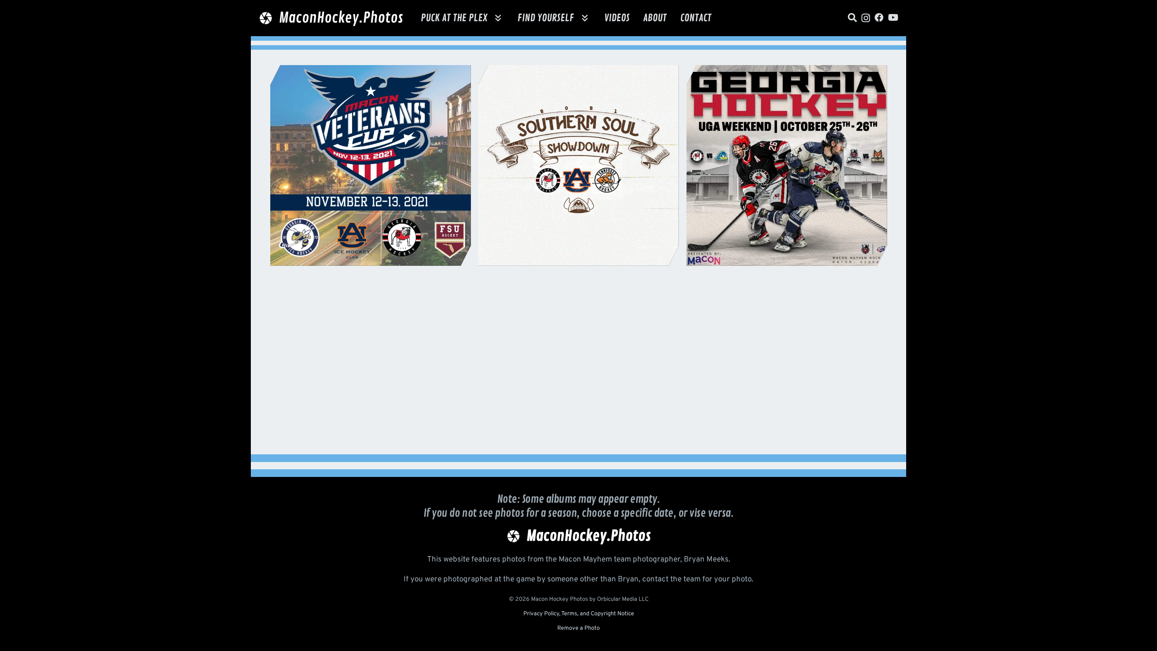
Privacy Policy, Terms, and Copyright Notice (578, 614)
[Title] (852, 17)
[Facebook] (879, 17)
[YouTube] (893, 17)
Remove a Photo (578, 628)
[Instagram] (865, 18)
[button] (498, 18)
